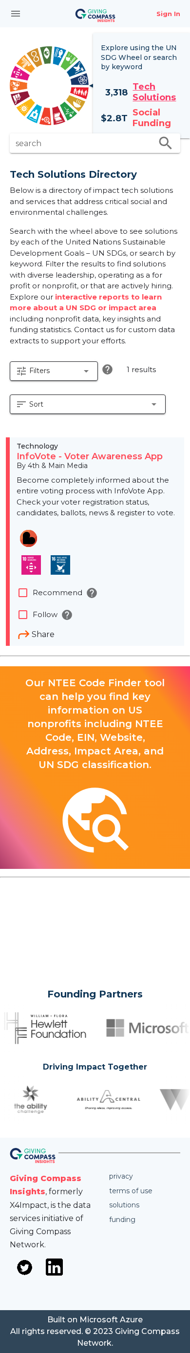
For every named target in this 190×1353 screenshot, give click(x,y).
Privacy (121, 1176)
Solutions (124, 1205)
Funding (122, 1219)
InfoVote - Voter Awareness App (90, 456)
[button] (54, 371)
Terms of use (130, 1190)
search (165, 143)
